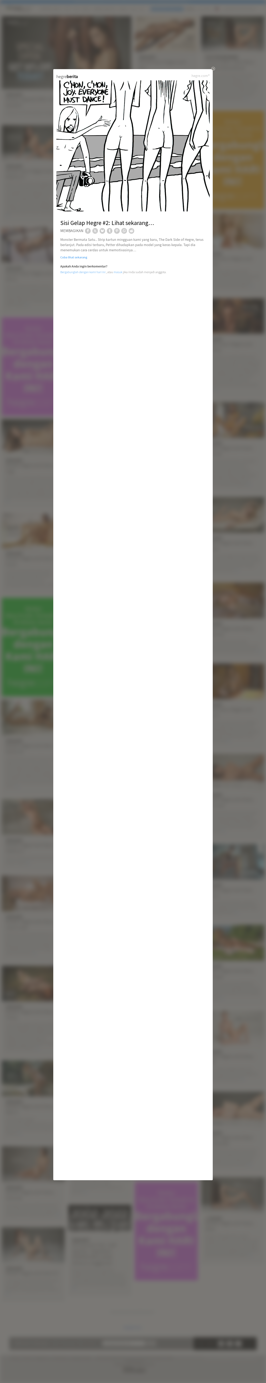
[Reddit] (131, 231)
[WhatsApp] (124, 231)
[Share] (88, 231)
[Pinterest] (117, 231)
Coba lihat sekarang (73, 257)
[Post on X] (95, 231)
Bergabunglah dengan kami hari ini (82, 272)
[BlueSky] (102, 231)
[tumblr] (109, 231)
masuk (118, 272)
